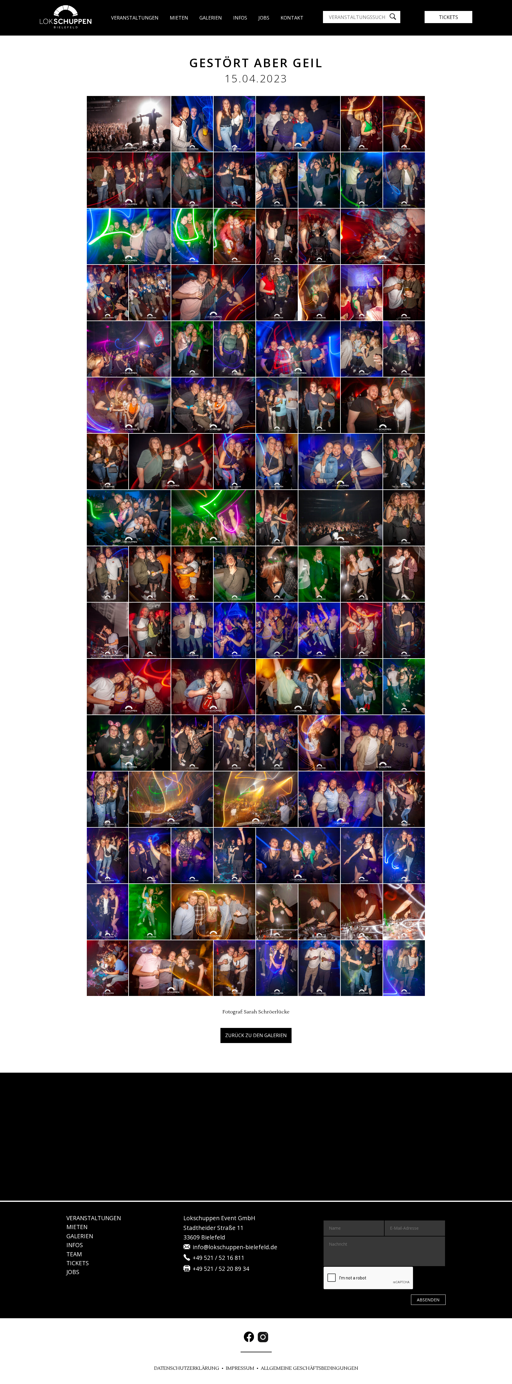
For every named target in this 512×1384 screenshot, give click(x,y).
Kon (292, 18)
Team (74, 1254)
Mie (76, 1227)
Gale (210, 18)
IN (74, 1245)
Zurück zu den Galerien (256, 1035)
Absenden (428, 1300)
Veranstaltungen (135, 18)
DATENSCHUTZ (186, 1368)
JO (263, 18)
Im (240, 1368)
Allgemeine (309, 1368)
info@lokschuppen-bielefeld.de (235, 1247)
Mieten (179, 18)
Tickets (448, 17)
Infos (240, 18)
